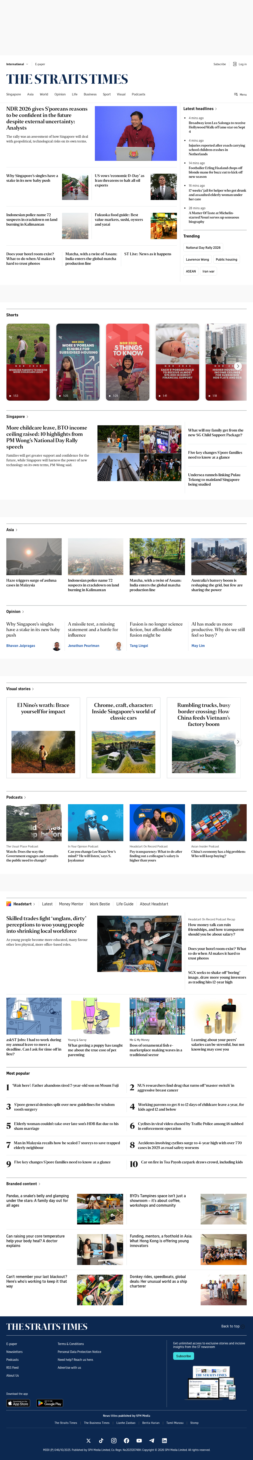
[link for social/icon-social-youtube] (139, 1440)
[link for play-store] (50, 1403)
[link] (67, 79)
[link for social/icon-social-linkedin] (164, 1440)
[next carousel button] (238, 366)
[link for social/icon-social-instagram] (114, 1440)
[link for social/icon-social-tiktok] (101, 1440)
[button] (17, 64)
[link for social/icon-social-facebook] (126, 1440)
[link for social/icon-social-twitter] (88, 1440)
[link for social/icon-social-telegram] (152, 1440)
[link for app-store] (19, 1403)
